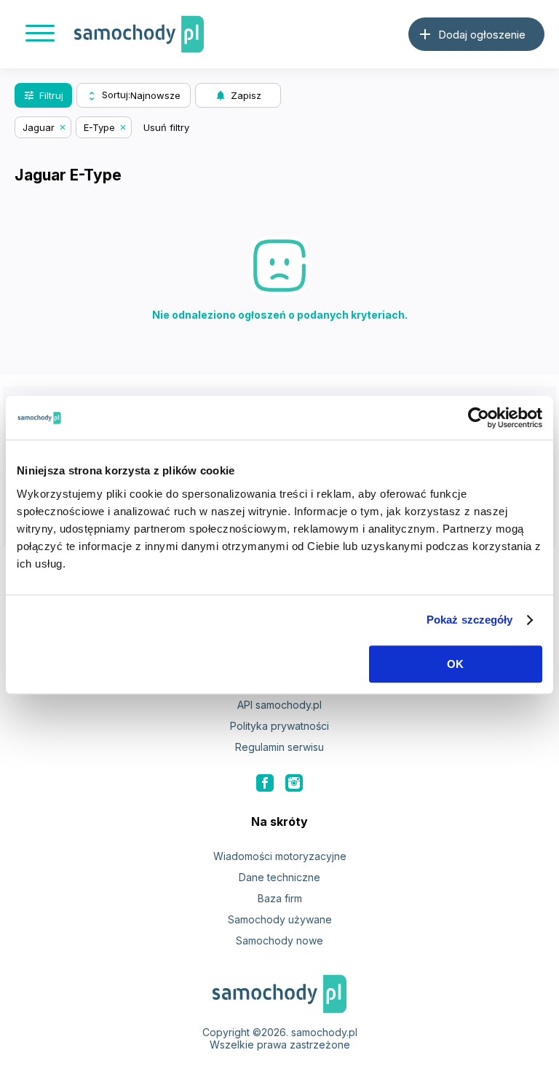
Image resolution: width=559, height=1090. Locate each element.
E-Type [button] (99, 127)
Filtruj (43, 95)
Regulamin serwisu (279, 747)
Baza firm (280, 898)
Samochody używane (280, 919)
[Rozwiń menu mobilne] (40, 34)
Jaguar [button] (39, 127)
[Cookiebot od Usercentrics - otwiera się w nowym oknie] (478, 418)
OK (455, 664)
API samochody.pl (279, 705)
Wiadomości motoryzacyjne (279, 856)
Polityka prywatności (279, 726)
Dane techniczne (279, 877)
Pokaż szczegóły (470, 619)
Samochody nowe (279, 940)
